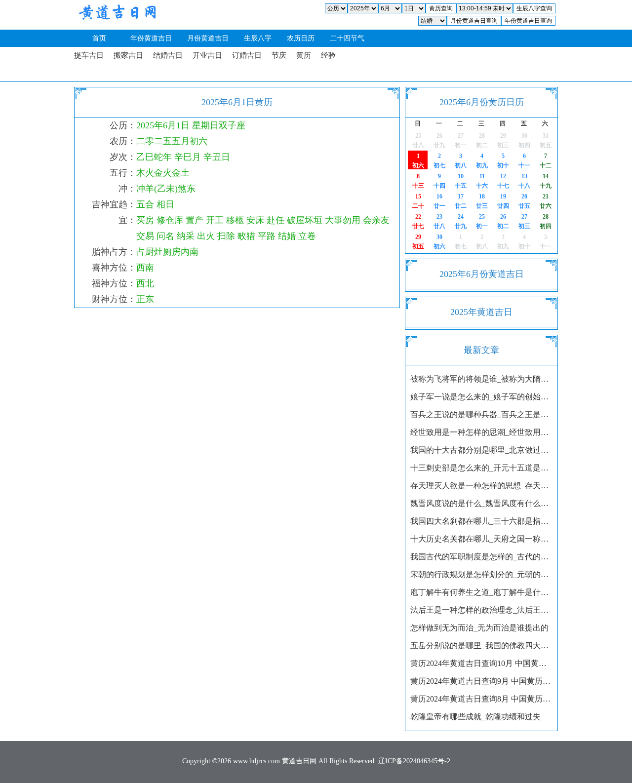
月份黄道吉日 (208, 38)
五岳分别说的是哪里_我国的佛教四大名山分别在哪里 (481, 645)
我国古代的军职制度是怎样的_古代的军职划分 (481, 556)
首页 (99, 38)
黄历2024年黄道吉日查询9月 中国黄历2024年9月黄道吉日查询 (481, 681)
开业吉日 (207, 55)
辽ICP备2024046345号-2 (414, 761)
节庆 (279, 55)
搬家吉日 (128, 55)
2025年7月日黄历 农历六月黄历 (458, 241)
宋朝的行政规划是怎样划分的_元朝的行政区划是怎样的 (481, 574)
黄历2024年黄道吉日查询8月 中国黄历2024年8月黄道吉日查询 (481, 699)
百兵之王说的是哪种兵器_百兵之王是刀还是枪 (481, 414)
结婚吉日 (168, 55)
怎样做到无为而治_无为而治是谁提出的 (479, 628)
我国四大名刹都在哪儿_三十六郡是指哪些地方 (481, 521)
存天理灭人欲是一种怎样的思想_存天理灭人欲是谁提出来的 (481, 485)
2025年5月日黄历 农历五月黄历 (458, 140)
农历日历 (301, 38)
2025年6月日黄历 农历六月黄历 (480, 221)
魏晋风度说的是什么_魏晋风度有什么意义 (481, 503)
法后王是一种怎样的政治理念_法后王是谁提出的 (481, 610)
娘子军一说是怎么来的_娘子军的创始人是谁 (481, 396)
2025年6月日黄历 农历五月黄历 (416, 160)
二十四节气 (347, 38)
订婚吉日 (247, 55)
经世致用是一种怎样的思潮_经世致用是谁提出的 (481, 432)
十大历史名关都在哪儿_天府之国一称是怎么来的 (481, 539)
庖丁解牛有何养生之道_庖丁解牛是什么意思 (481, 592)
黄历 (303, 55)
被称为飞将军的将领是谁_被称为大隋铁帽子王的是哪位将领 (481, 379)
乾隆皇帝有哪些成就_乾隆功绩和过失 (475, 716)
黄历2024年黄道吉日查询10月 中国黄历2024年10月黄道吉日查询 (481, 663)
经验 (328, 55)
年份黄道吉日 (151, 38)
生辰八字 (258, 38)
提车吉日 (89, 55)
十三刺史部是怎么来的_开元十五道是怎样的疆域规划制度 (481, 468)
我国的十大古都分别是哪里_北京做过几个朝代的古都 (481, 450)
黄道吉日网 (116, 15)
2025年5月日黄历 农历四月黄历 (416, 140)
